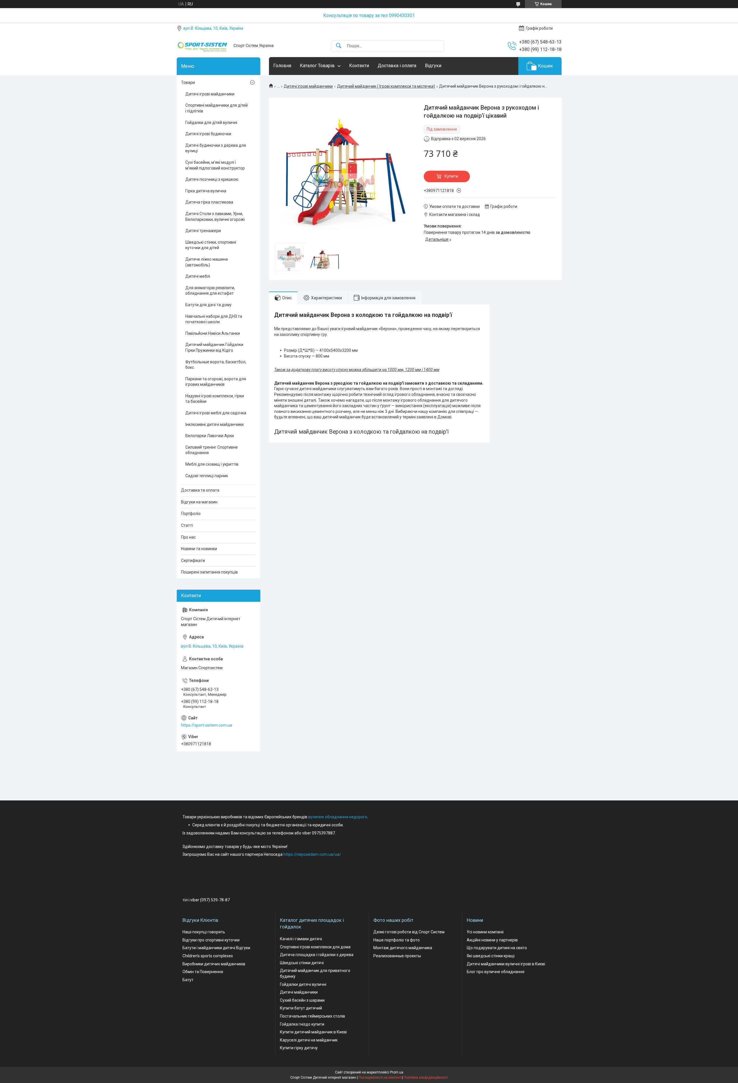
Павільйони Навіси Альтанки (212, 333)
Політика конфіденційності (426, 1078)
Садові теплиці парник (206, 475)
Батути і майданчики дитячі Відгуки (216, 947)
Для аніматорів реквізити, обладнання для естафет (210, 290)
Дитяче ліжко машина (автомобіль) (206, 262)
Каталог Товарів (317, 65)
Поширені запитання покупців (209, 572)
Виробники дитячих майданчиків (213, 964)
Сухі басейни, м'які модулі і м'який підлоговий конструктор (215, 165)
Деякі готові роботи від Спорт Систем (409, 932)
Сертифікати (193, 560)
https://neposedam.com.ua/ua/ (312, 854)
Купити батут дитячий (301, 1008)
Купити (451, 176)
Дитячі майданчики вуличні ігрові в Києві (506, 964)
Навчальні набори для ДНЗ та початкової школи (213, 319)
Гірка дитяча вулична (205, 191)
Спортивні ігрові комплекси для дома (315, 947)
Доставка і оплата (397, 65)
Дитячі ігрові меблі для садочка (215, 413)
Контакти (359, 65)
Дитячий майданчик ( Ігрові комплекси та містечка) (386, 86)
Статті (187, 525)
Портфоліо (191, 513)
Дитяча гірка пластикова (209, 202)
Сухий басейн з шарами (302, 1000)
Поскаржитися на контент (380, 1078)
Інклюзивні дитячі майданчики (214, 424)
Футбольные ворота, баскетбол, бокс (215, 365)
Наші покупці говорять (203, 932)
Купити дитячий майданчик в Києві (313, 1032)
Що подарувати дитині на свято (497, 947)
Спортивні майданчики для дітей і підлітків (216, 108)
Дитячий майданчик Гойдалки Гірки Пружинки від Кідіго (214, 347)
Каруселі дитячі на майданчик (309, 1040)
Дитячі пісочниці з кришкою (211, 179)
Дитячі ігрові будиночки (208, 133)
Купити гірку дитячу (299, 1048)
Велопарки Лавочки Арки (209, 435)
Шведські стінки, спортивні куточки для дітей (210, 245)
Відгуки (433, 65)
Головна (282, 65)
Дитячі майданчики (299, 992)
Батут (187, 979)
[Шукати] (339, 46)
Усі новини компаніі (485, 932)
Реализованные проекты (397, 956)
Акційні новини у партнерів (492, 940)
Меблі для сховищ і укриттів (211, 464)
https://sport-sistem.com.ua (206, 725)
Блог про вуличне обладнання (495, 971)
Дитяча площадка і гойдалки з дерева (316, 954)
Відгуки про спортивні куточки (211, 940)
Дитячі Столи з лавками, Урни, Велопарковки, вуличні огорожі (215, 216)
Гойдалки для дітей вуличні (211, 122)
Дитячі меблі (197, 276)
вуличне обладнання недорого (337, 817)
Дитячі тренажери (203, 230)
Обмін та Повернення (202, 971)
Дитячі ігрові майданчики (308, 86)
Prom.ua (396, 1072)
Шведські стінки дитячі (302, 962)
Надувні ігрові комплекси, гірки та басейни (214, 399)
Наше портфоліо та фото (396, 940)
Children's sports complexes (207, 956)
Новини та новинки (199, 548)
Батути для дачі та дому (208, 304)
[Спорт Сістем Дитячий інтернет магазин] (203, 46)
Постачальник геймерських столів (312, 1016)
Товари (188, 82)
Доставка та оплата (200, 490)
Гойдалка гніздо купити (302, 1024)
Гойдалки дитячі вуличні (303, 984)
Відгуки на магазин (199, 502)
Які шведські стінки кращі (491, 956)
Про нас (188, 537)
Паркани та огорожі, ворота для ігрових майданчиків (215, 382)
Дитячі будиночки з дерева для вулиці (215, 148)
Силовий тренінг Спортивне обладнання (211, 450)
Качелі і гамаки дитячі (301, 939)
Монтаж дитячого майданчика (402, 947)
